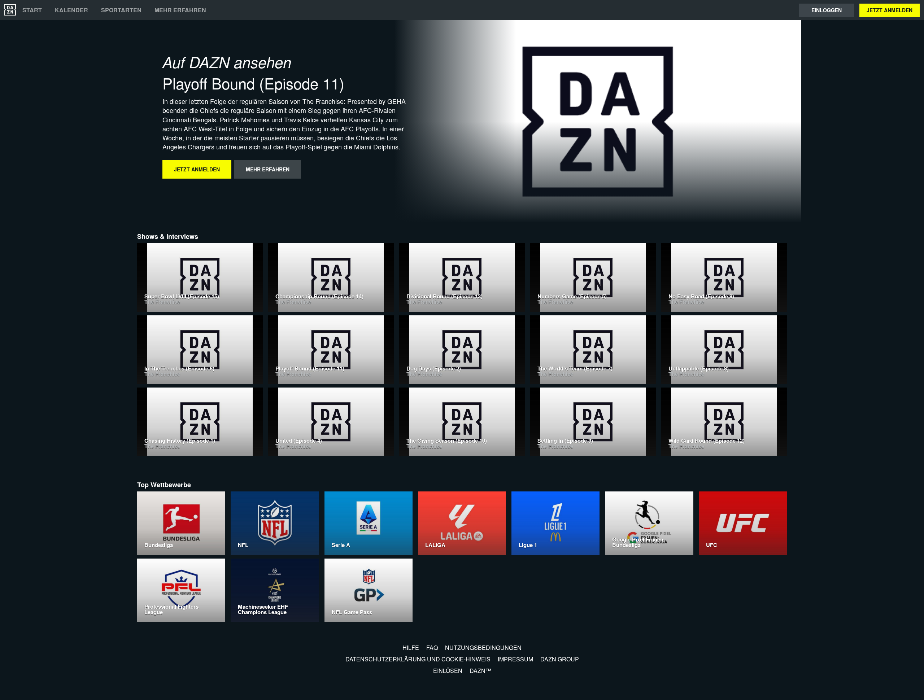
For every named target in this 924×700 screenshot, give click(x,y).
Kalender (71, 10)
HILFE (410, 647)
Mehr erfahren (180, 10)
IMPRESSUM (515, 659)
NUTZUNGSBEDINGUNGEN (483, 647)
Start (32, 10)
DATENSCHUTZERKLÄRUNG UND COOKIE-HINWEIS (418, 659)
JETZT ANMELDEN (889, 10)
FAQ (432, 647)
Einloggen (826, 10)
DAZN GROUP (559, 659)
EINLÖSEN (447, 670)
